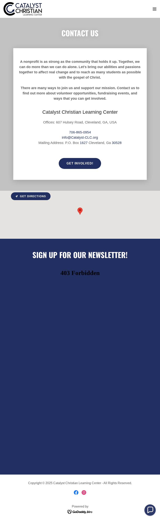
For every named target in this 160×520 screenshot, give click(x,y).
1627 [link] (84, 143)
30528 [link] (117, 143)
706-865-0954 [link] (80, 132)
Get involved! (80, 163)
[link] (23, 9)
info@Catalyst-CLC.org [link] (80, 137)
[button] (154, 9)
